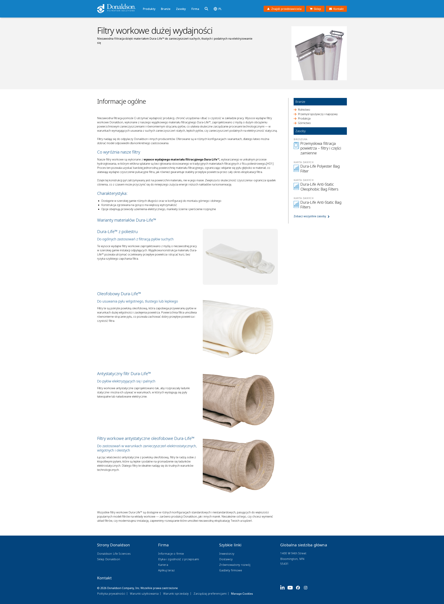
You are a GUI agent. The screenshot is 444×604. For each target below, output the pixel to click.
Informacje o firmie (171, 553)
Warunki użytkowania (144, 593)
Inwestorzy (226, 553)
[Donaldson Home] (118, 8)
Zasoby (181, 9)
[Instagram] (307, 590)
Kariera (163, 564)
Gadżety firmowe (230, 570)
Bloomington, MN (292, 559)
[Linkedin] (283, 590)
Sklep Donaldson (108, 559)
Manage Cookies (242, 593)
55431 (284, 564)
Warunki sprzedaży (176, 593)
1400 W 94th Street (293, 553)
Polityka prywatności (111, 593)
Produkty (149, 9)
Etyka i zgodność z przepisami (178, 559)
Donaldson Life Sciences (114, 553)
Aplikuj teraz (166, 570)
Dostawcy (226, 559)
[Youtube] (291, 590)
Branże (165, 9)
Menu (144, 3)
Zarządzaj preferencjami (210, 593)
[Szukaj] (206, 9)
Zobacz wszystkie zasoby (310, 216)
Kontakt (104, 577)
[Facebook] (299, 590)
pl (220, 9)
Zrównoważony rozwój (234, 564)
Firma (195, 9)
